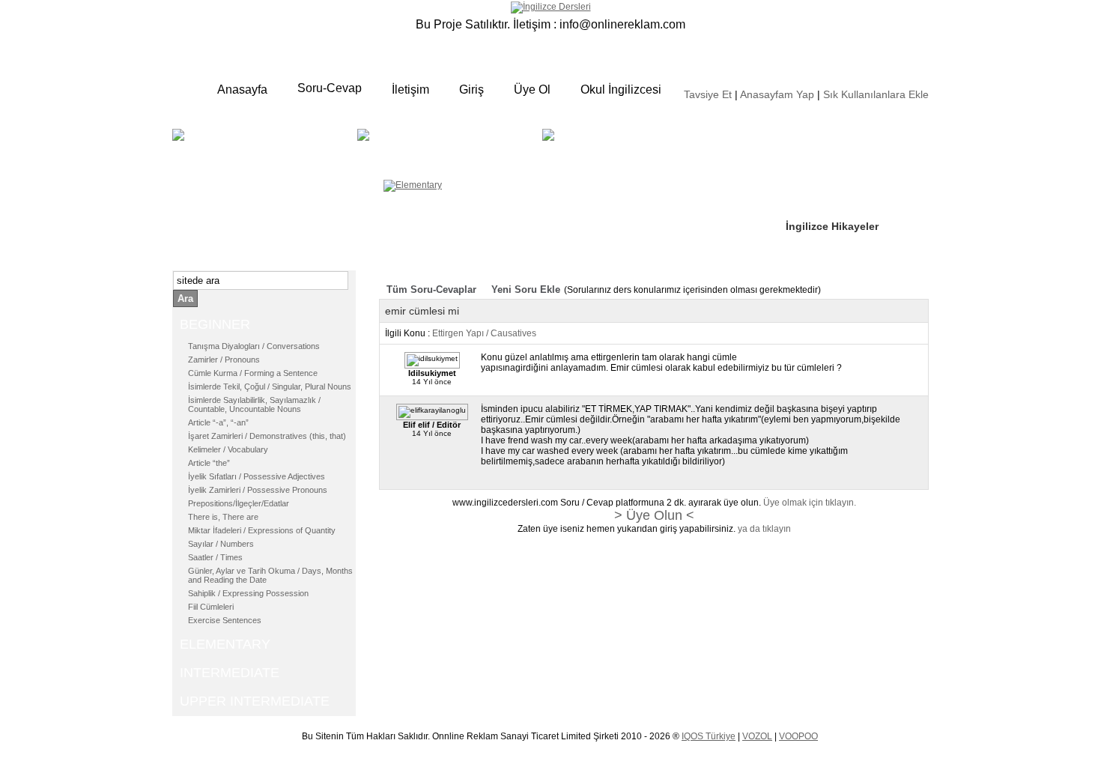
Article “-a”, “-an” (218, 422)
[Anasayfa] (551, 6)
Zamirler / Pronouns (224, 359)
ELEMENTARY (473, 146)
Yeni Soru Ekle (525, 289)
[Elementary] (412, 185)
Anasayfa (242, 89)
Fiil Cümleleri (211, 606)
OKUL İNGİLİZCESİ (598, 155)
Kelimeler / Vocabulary (228, 449)
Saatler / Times (215, 557)
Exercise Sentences (224, 620)
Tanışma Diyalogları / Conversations (254, 346)
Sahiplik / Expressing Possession (248, 593)
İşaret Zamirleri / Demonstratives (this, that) (267, 435)
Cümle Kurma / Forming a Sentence (253, 373)
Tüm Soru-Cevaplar (431, 289)
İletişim (410, 89)
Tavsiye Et (708, 94)
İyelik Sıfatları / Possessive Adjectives (256, 476)
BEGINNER (263, 146)
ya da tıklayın (764, 529)
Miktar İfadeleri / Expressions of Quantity (262, 530)
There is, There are (223, 516)
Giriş (471, 89)
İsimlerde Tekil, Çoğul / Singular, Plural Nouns (269, 386)
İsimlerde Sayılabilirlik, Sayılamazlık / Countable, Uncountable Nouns (254, 404)
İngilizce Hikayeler (832, 226)
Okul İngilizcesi (620, 89)
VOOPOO (798, 736)
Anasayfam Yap (777, 94)
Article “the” (209, 462)
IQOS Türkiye (708, 736)
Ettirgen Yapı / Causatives (484, 333)
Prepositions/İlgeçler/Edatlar (238, 503)
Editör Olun (815, 181)
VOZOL (757, 736)
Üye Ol (532, 89)
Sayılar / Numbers (221, 543)
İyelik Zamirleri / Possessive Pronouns (257, 489)
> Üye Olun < (654, 515)
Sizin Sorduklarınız (833, 135)
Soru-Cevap (329, 88)
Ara (185, 298)
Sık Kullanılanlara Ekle (876, 94)
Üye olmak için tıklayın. (809, 502)
